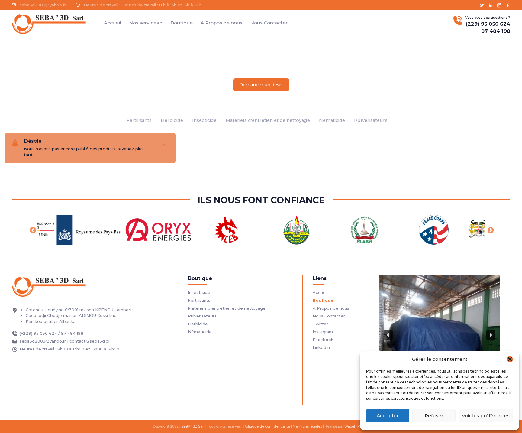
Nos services (144, 23)
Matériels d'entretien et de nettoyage (268, 120)
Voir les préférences (486, 415)
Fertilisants (139, 120)
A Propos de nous (221, 23)
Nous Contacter (269, 23)
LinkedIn (321, 347)
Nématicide (332, 120)
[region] (440, 335)
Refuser (434, 415)
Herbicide (172, 120)
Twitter (320, 323)
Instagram (323, 331)
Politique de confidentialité (266, 426)
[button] (510, 359)
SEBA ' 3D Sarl (193, 426)
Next (490, 230)
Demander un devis (261, 84)
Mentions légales (307, 426)
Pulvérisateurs (371, 120)
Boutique (181, 23)
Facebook (323, 339)
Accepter (388, 415)
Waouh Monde (356, 426)
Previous (32, 230)
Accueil (112, 23)
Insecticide (204, 120)
